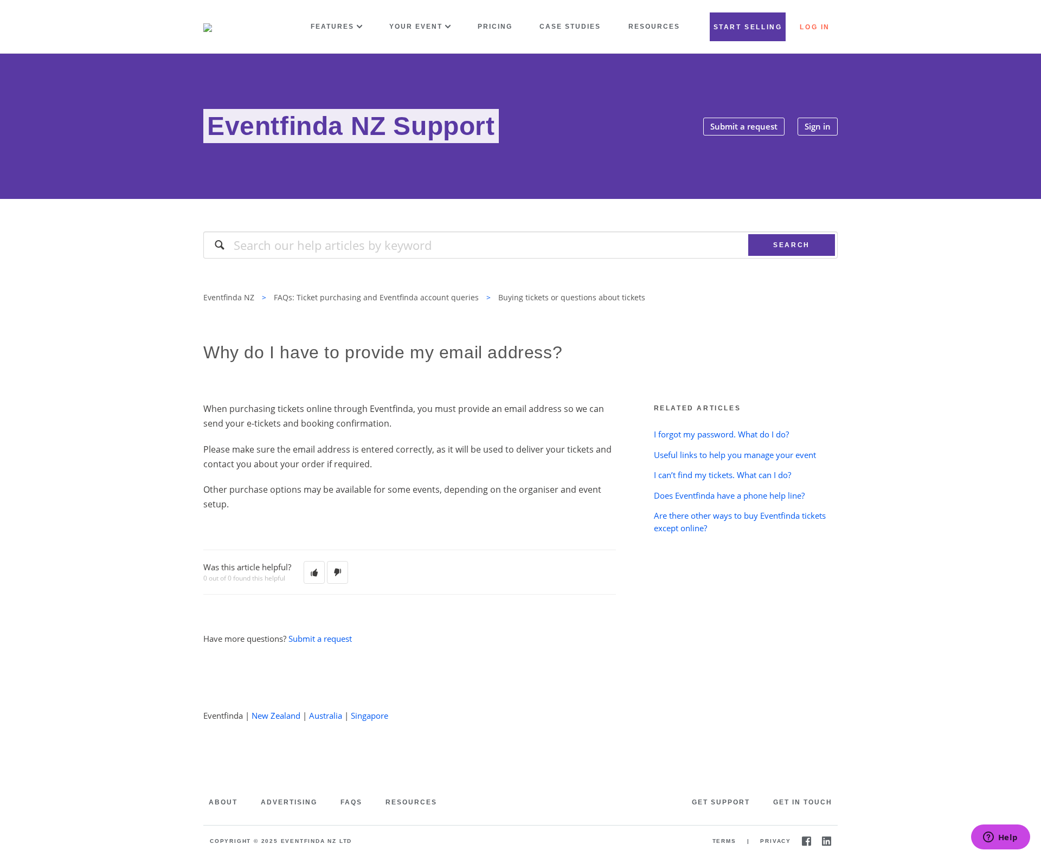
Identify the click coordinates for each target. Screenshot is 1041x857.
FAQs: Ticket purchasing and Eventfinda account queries (376, 297)
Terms (724, 841)
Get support (721, 802)
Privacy (775, 841)
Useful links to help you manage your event (735, 454)
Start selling (748, 27)
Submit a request (743, 126)
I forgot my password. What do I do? (721, 434)
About (223, 802)
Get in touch (802, 802)
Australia (325, 715)
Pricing (495, 26)
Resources (654, 26)
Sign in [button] (818, 126)
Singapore (369, 715)
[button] (314, 572)
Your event (415, 26)
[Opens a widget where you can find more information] (1000, 838)
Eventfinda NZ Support (351, 126)
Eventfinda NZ (228, 297)
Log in (815, 27)
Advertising (289, 802)
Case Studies (570, 26)
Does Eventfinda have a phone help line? (729, 495)
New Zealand (276, 715)
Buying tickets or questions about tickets (571, 297)
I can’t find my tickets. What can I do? (722, 474)
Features (332, 26)
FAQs (351, 802)
